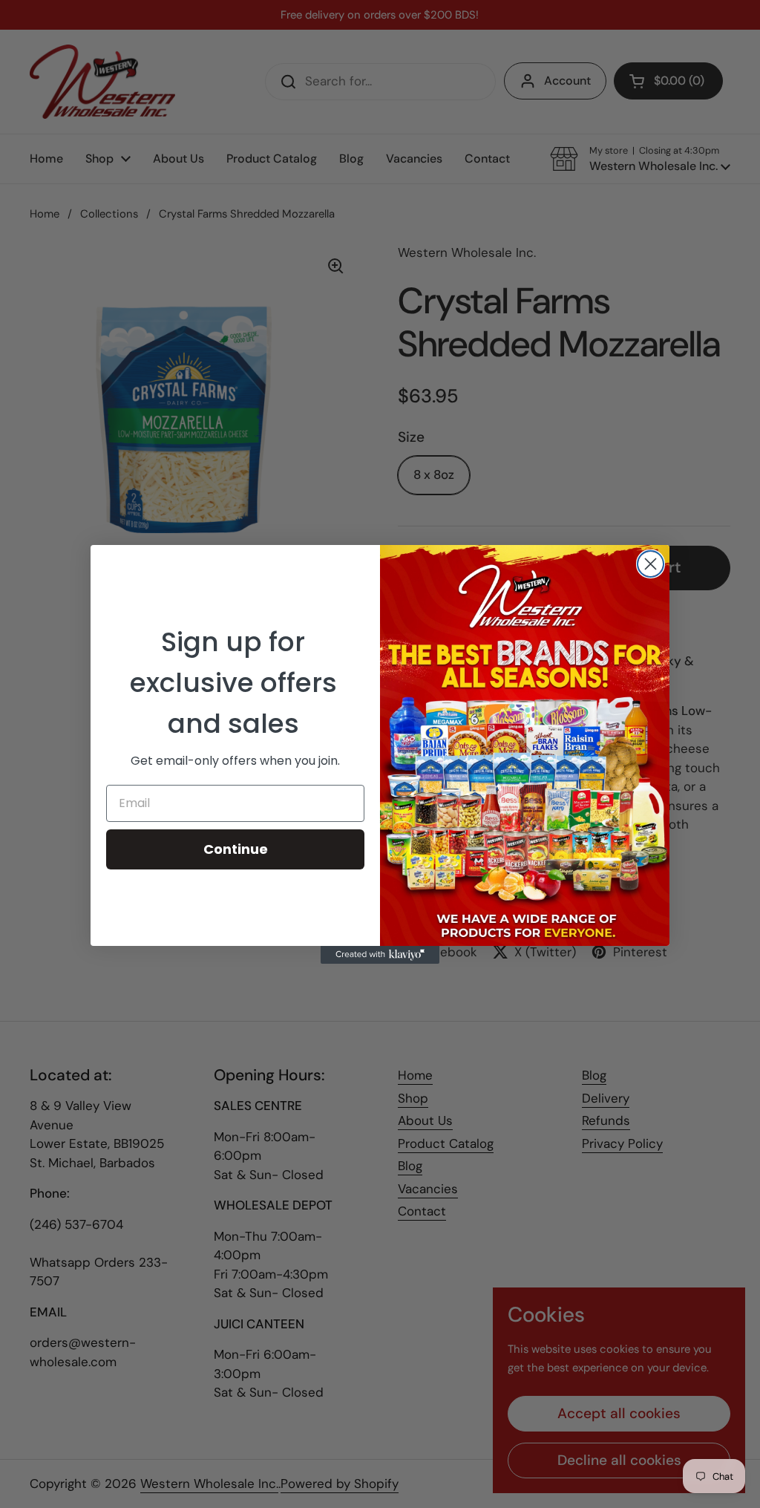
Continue (235, 849)
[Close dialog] (651, 564)
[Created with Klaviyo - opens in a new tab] (380, 955)
